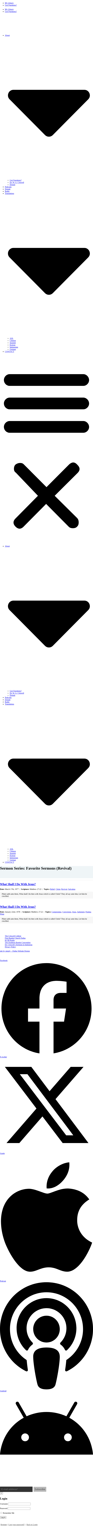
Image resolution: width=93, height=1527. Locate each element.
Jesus (74, 912)
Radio (7, 191)
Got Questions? (11, 5)
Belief (52, 889)
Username (4, 1504)
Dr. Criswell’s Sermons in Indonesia (18, 945)
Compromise (56, 912)
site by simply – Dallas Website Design (15, 951)
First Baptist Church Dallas (15, 938)
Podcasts (8, 187)
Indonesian (14, 347)
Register (4, 1525)
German (13, 349)
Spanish (13, 343)
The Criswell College (13, 936)
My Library (9, 3)
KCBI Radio (10, 940)
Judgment (81, 912)
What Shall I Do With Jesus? (18, 884)
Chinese (13, 341)
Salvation (71, 889)
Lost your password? (16, 1525)
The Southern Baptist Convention (18, 942)
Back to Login (32, 1525)
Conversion (66, 912)
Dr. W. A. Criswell (17, 182)
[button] (46, 449)
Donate (12, 185)
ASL (11, 338)
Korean (12, 345)
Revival (64, 889)
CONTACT (9, 351)
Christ (58, 889)
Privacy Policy (10, 947)
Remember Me (8, 1513)
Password (3, 1508)
